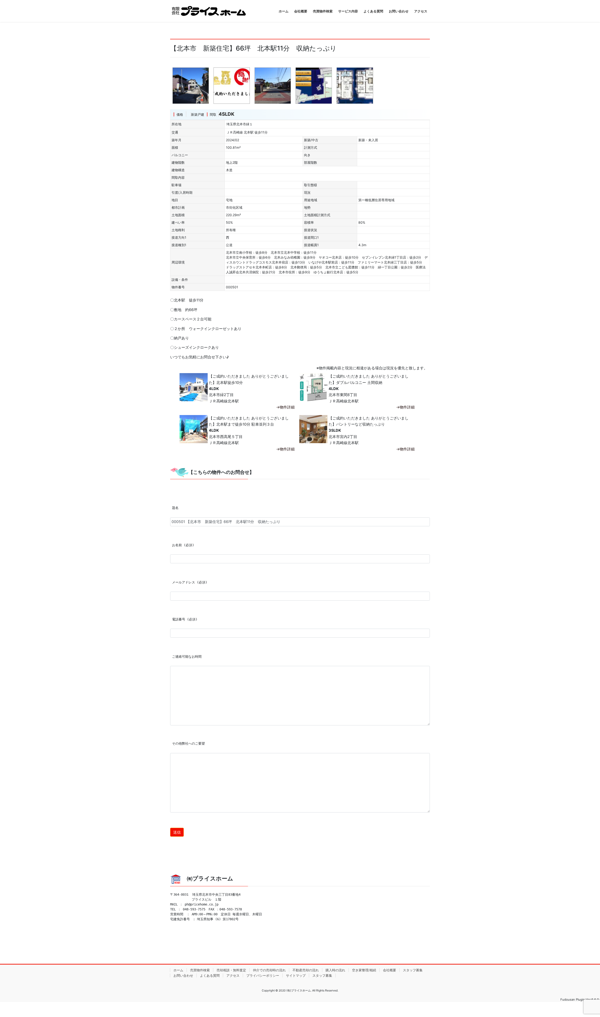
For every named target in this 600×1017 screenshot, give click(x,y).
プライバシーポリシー (262, 975)
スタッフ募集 (413, 970)
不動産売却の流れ (305, 970)
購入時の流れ (335, 970)
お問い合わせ (183, 975)
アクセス (233, 975)
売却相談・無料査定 (231, 970)
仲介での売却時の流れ (269, 970)
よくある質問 (210, 975)
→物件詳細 (285, 407)
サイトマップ (296, 975)
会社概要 (389, 970)
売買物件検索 (200, 970)
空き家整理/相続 (364, 970)
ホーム (178, 970)
